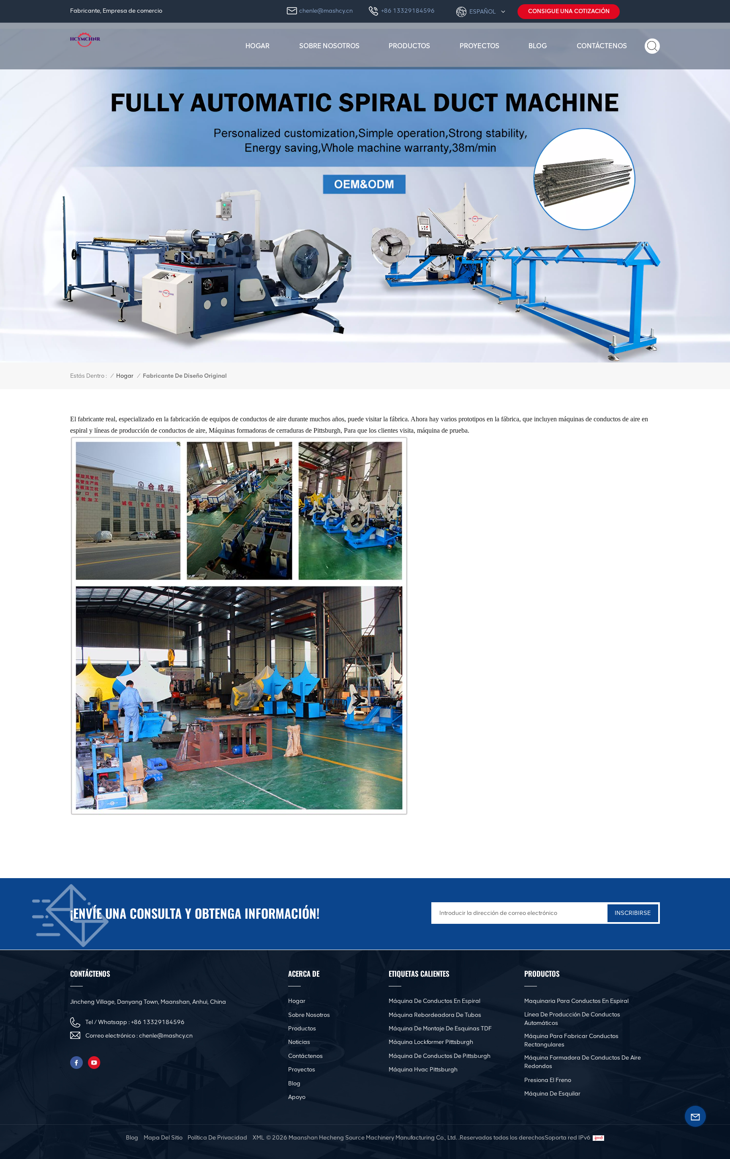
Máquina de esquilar (552, 1093)
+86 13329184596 (408, 10)
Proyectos (479, 46)
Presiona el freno (547, 1080)
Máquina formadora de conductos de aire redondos (582, 1062)
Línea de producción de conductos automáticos (572, 1019)
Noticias (299, 1042)
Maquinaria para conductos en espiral (576, 1001)
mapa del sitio (163, 1137)
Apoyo (296, 1097)
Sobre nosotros (329, 46)
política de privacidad (217, 1137)
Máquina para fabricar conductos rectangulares (571, 1040)
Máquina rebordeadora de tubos (435, 1015)
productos (409, 46)
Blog (537, 46)
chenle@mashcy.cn (326, 10)
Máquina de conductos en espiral (434, 1001)
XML (258, 1137)
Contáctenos (602, 46)
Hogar (257, 46)
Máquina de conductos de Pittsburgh (439, 1056)
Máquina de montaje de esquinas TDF (440, 1028)
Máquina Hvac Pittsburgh (423, 1069)
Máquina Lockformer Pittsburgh (431, 1042)
